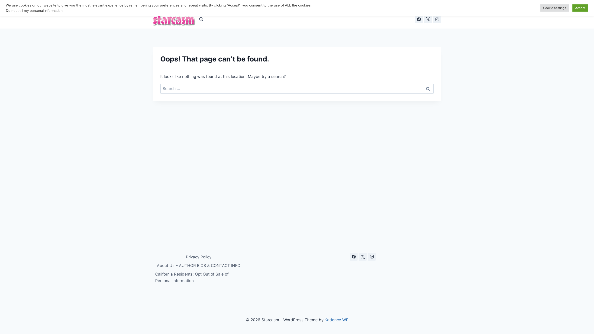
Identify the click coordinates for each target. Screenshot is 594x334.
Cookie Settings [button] (554, 8)
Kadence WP (337, 320)
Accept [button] (580, 8)
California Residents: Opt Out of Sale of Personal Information (192, 277)
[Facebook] (419, 19)
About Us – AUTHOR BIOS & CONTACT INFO (198, 265)
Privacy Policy (198, 257)
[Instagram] (437, 19)
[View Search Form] (201, 19)
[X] (428, 19)
